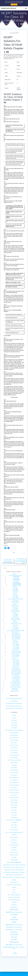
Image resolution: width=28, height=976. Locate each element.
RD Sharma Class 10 (14, 882)
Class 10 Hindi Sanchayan (16, 634)
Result (14, 889)
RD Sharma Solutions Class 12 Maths (14, 884)
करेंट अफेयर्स (16, 578)
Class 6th (14, 586)
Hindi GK (15, 574)
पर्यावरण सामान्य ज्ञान (14, 932)
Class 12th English (14, 805)
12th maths (14, 717)
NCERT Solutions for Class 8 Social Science (14, 874)
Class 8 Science (14, 834)
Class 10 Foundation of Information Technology (15, 630)
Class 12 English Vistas (15, 681)
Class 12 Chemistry (16, 662)
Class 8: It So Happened (15, 611)
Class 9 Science (15, 616)
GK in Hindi (16, 581)
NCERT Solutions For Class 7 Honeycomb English (14, 869)
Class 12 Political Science (16, 677)
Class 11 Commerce (15, 649)
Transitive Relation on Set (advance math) (14, 706)
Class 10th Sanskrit (15, 629)
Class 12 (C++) (16, 666)
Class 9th (14, 612)
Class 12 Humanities (15, 674)
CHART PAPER (15, 689)
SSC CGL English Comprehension (14, 894)
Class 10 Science (14, 742)
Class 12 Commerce (15, 667)
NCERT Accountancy (16, 669)
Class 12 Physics (16, 660)
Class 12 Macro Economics (15, 687)
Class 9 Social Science (15, 618)
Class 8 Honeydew (15, 609)
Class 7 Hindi (15, 600)
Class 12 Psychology (16, 678)
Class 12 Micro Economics (15, 685)
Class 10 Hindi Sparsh (16, 636)
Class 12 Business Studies (16, 671)
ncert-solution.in (8, 8)
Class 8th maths (14, 839)
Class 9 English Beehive (14, 844)
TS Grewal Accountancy (16, 651)
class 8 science (15, 607)
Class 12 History (16, 676)
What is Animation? (14, 701)
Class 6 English (15, 589)
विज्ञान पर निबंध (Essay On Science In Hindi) (14, 944)
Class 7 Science (14, 827)
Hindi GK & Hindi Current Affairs (15, 575)
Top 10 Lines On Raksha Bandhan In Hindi (14, 698)
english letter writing (14, 854)
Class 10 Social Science (14, 745)
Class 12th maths (15, 684)
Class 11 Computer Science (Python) (14, 760)
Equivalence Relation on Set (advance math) (14, 703)
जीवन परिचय (14, 922)
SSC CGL (14, 892)
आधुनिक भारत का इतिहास (14, 909)
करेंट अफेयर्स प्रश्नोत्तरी (16, 579)
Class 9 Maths (15, 615)
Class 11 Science (15, 643)
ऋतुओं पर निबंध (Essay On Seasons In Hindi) (14, 912)
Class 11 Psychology (16, 655)
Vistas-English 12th (14, 907)
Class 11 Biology (16, 647)
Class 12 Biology (16, 663)
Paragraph (14, 879)
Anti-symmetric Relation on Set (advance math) (14, 708)
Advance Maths (15, 688)
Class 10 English (15, 627)
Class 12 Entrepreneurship (16, 673)
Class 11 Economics (15, 656)
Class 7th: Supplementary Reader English (15, 598)
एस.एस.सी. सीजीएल (16, 576)
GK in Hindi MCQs (16, 582)
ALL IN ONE (14, 722)
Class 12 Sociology (16, 680)
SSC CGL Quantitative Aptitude (14, 899)
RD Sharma (15, 622)
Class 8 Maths (15, 608)
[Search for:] (14, 568)
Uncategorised (14, 904)
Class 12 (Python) (16, 665)
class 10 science (15, 625)
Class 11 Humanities (15, 654)
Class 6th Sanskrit (14, 817)
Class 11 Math (14, 765)
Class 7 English (15, 597)
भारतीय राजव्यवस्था (14, 937)
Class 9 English (15, 614)
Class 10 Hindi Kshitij (14, 32)
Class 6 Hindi (15, 587)
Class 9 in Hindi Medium (15, 619)
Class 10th (15, 620)
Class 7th (14, 593)
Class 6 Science (15, 592)
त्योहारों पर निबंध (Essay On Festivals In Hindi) (14, 924)
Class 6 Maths (15, 590)
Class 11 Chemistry (16, 644)
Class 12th (15, 658)
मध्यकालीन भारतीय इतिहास (16, 585)
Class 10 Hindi (15, 633)
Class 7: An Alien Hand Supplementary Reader (14, 832)
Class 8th (14, 604)
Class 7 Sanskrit (15, 603)
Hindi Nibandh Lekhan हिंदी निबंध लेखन (14, 862)
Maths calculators (14, 4)
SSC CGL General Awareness (14, 897)
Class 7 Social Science (15, 601)
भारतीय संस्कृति (14, 939)
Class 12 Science (15, 659)
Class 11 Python (16, 648)
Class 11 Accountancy (14, 750)
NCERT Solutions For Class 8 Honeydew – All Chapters (14, 872)
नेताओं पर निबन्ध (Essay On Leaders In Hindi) (14, 929)
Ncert (15, 952)
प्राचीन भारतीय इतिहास (17, 583)
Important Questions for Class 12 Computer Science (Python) (14, 864)
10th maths (15, 626)
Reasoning (14, 887)
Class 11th (15, 640)
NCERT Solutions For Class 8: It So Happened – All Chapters (14, 877)
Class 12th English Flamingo (15, 682)
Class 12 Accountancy (14, 772)
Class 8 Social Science (15, 605)
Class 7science (15, 594)
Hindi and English (14, 859)
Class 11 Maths (15, 641)
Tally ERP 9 (14, 902)
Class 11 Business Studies (16, 652)
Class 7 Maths (15, 596)
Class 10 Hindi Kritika (16, 638)
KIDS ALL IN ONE (14, 691)
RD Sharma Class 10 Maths (16, 623)
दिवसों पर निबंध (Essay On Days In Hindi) (14, 927)
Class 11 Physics (16, 645)
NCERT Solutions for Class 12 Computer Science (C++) (14, 867)
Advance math (14, 720)
